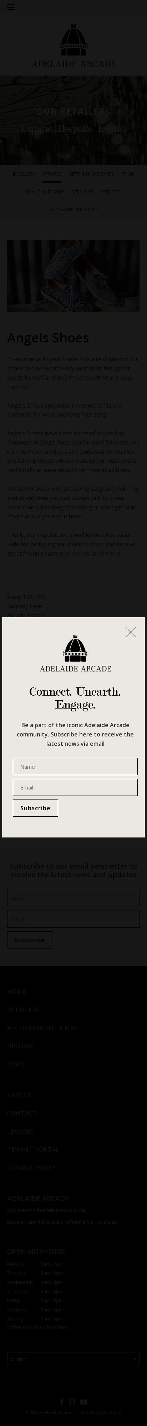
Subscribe (35, 808)
